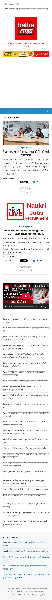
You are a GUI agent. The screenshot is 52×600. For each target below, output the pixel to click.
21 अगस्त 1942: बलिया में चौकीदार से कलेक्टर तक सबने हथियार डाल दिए (25, 489)
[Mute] (42, 307)
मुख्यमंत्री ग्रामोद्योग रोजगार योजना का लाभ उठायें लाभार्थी (31, 551)
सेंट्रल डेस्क (27, 267)
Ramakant (7, 551)
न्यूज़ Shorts (26, 148)
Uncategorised (26, 226)
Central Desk (27, 188)
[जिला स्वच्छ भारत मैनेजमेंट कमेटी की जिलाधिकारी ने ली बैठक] (26, 133)
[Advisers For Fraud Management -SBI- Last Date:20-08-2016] (26, 212)
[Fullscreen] (46, 307)
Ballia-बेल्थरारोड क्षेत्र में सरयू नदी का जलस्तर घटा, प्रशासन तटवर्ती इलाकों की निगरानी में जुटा (26, 9)
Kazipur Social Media (11, 575)
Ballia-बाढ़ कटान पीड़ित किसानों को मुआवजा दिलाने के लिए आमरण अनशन (25, 381)
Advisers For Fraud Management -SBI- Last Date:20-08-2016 (26, 232)
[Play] (6, 307)
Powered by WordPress (17, 595)
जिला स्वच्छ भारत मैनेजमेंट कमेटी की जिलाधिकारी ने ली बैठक (26, 153)
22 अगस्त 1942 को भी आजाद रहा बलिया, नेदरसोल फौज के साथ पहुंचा (24, 448)
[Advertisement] (26, 84)
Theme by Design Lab (36, 595)
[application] (26, 296)
